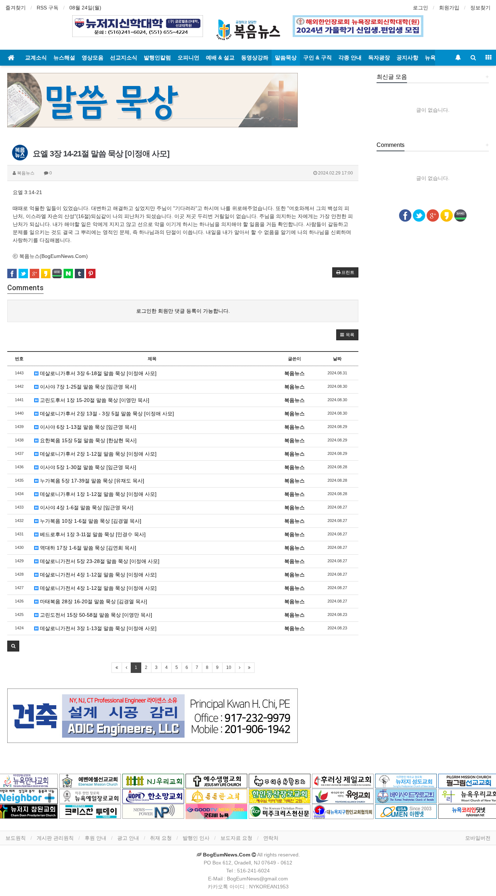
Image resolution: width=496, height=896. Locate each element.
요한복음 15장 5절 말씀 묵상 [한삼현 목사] (87, 440)
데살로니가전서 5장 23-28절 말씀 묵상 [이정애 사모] (98, 561)
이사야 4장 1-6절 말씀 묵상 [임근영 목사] (85, 507)
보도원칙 (15, 838)
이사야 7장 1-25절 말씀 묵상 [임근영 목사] (87, 387)
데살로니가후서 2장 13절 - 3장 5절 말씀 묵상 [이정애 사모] (106, 413)
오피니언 (188, 57)
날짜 (337, 358)
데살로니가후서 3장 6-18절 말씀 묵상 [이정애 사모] (97, 373)
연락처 (271, 838)
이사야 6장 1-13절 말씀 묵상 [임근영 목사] (87, 427)
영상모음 (92, 57)
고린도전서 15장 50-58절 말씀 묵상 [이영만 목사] (95, 615)
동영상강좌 (254, 57)
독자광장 (379, 57)
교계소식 (36, 57)
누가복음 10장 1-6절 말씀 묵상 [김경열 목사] (89, 521)
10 (228, 667)
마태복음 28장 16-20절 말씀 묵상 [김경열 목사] (92, 601)
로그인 (420, 8)
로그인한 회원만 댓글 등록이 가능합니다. (183, 311)
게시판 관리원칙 (55, 838)
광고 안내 (128, 838)
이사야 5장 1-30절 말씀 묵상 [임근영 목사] (87, 467)
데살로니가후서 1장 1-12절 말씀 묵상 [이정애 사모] (97, 494)
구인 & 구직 (317, 57)
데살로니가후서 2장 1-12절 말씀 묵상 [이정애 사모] (97, 454)
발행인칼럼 (157, 57)
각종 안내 (350, 57)
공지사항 (407, 57)
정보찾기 (480, 8)
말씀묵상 (286, 57)
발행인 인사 (196, 838)
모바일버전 (478, 838)
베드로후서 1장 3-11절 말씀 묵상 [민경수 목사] (92, 534)
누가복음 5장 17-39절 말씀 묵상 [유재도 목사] (91, 481)
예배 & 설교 (220, 57)
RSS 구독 (47, 8)
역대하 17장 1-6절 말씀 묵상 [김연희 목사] (87, 548)
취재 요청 (161, 838)
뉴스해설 (64, 57)
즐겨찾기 (15, 8)
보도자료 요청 (236, 838)
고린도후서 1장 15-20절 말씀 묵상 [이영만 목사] (93, 400)
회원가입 (449, 8)
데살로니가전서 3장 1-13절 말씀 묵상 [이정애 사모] (97, 628)
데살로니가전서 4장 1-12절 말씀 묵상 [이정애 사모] (97, 575)
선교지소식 (123, 57)
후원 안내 (95, 838)
